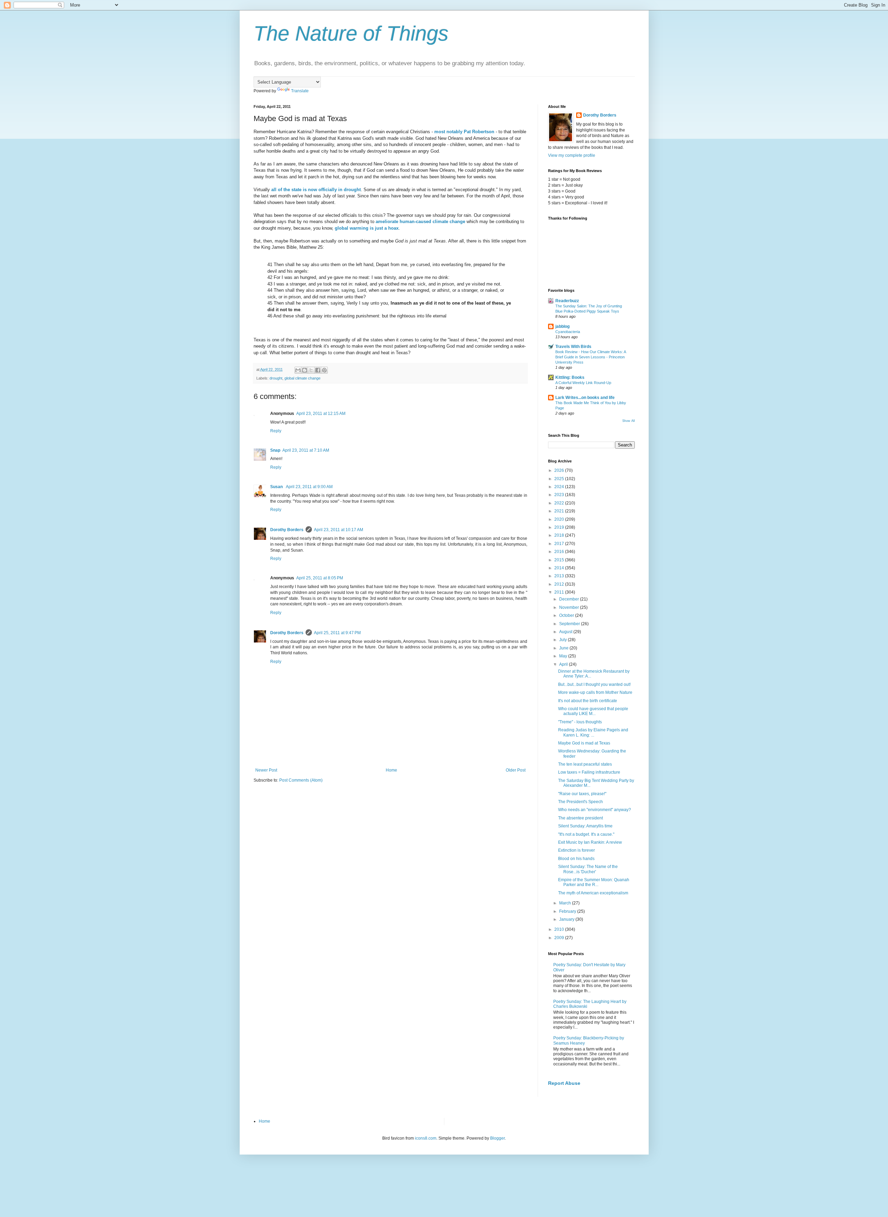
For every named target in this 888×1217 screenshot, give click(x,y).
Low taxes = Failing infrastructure (589, 772)
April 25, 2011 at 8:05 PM (319, 578)
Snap (275, 450)
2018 (559, 535)
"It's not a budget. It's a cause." (586, 834)
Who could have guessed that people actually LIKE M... (593, 711)
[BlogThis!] (304, 370)
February (568, 911)
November (569, 607)
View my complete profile (571, 155)
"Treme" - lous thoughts (580, 722)
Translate (300, 90)
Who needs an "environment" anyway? (594, 809)
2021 (559, 511)
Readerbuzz (567, 300)
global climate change (302, 378)
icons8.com (425, 1138)
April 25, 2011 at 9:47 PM (337, 632)
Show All (628, 421)
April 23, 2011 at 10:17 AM (338, 529)
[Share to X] (311, 370)
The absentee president (580, 818)
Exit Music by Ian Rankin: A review (590, 842)
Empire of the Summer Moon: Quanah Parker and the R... (593, 882)
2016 (559, 551)
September (570, 623)
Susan (277, 486)
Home (391, 770)
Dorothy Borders (287, 529)
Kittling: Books (569, 377)
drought (276, 378)
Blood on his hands (576, 858)
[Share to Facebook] (317, 370)
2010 (559, 929)
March (565, 903)
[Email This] (297, 370)
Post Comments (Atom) (301, 780)
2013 (559, 575)
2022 (559, 503)
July (563, 639)
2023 (559, 494)
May (563, 656)
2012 (559, 584)
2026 (559, 470)
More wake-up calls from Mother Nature (595, 692)
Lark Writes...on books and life (585, 397)
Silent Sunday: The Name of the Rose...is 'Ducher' (588, 869)
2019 (559, 527)
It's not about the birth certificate (587, 700)
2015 (559, 560)
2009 (559, 937)
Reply (275, 430)
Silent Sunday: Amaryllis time (585, 826)
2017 (559, 543)
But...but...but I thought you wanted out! (594, 684)
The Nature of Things (351, 33)
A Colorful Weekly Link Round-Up (583, 383)
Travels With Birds (573, 346)
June (564, 648)
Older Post (516, 770)
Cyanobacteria (567, 332)
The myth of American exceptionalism (593, 893)
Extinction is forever (576, 850)
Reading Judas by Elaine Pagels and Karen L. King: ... (593, 732)
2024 (559, 486)
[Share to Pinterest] (324, 370)
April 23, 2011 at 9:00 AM (309, 486)
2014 (559, 567)
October (567, 615)
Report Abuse (564, 1083)
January (567, 919)
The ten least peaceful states (585, 764)
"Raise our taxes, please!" (582, 793)
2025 (559, 478)
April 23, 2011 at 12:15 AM (320, 413)
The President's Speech (580, 801)
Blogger (497, 1138)
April (564, 664)
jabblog (562, 326)
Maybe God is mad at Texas (584, 743)
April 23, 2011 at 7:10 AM (305, 450)
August (566, 631)
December (569, 599)
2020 (559, 519)
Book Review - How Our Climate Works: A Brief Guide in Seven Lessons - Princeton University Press (590, 357)
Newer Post (266, 770)
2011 (559, 592)
